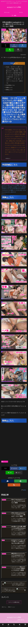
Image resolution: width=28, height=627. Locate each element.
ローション (5, 461)
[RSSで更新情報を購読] (14, 484)
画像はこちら (9, 87)
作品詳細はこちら (10, 85)
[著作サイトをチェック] (7, 481)
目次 (11, 63)
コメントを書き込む (14, 602)
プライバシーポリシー (14, 622)
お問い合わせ (20, 619)
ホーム (7, 619)
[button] (18, 50)
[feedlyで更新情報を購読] (20, 481)
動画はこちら (9, 89)
